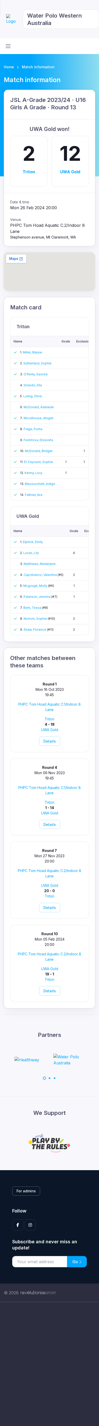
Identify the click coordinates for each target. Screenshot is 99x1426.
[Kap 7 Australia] (76, 1060)
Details (49, 741)
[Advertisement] (49, 1364)
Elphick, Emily (33, 542)
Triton (29, 171)
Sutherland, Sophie (37, 363)
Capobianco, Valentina (41, 575)
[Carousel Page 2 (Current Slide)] (49, 1078)
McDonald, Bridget (39, 451)
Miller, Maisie (32, 352)
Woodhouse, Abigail (38, 418)
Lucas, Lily (31, 553)
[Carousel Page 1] (44, 1078)
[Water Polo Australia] (30, 1060)
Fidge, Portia (33, 429)
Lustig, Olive (32, 396)
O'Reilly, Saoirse (36, 374)
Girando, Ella (33, 385)
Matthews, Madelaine (40, 564)
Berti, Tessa (32, 608)
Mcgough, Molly (35, 586)
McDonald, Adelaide (39, 407)
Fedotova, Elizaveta (38, 440)
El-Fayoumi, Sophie (38, 462)
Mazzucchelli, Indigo (40, 484)
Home (9, 67)
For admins (26, 1191)
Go (75, 1261)
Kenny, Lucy (33, 473)
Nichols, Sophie (36, 618)
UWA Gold (70, 171)
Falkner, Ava (33, 495)
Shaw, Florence (35, 629)
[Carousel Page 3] (54, 1078)
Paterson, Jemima (37, 597)
